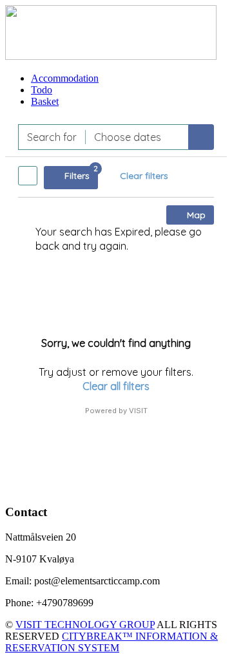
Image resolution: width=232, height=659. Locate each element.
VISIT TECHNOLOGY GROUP (85, 624)
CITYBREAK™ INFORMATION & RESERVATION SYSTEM (111, 642)
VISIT (138, 410)
